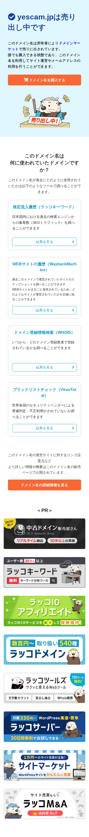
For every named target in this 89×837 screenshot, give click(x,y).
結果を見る (44, 242)
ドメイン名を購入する (47, 80)
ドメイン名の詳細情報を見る (44, 485)
